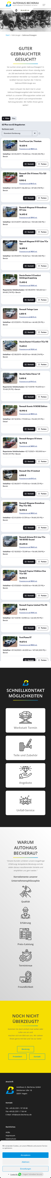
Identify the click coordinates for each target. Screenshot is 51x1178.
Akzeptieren (25, 1155)
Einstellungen (25, 1169)
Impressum (10, 1135)
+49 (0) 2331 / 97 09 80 (18, 1108)
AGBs (8, 1132)
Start (8, 35)
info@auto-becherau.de (22, 1114)
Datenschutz (11, 1139)
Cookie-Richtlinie (16, 1174)
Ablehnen (25, 1162)
